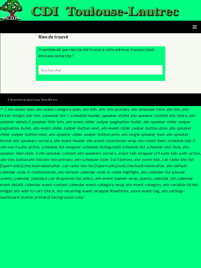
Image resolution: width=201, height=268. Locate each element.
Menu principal (194, 27)
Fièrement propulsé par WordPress (33, 100)
